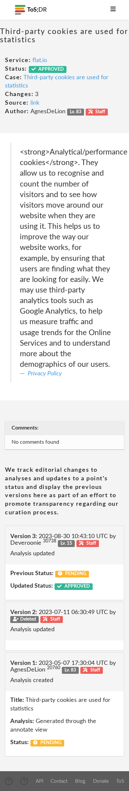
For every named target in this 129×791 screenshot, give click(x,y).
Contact (59, 781)
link (34, 103)
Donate (101, 781)
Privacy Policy (45, 374)
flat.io (39, 60)
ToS (120, 781)
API (39, 781)
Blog (80, 781)
